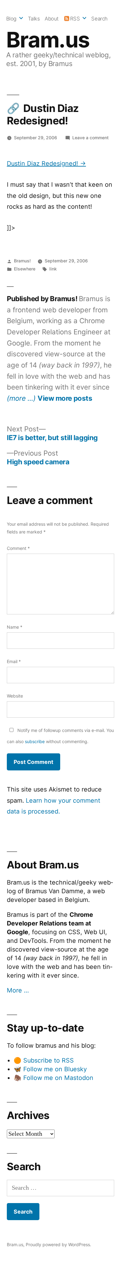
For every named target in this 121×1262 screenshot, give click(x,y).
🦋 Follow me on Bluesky (50, 1069)
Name (14, 627)
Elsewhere (24, 268)
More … (18, 990)
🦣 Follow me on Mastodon (53, 1077)
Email (14, 661)
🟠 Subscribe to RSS (44, 1060)
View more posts (65, 398)
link (53, 268)
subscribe (35, 741)
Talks (34, 19)
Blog (11, 19)
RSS (75, 19)
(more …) (21, 398)
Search (99, 19)
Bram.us (48, 40)
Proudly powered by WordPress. (58, 1244)
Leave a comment (90, 137)
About (52, 19)
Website (15, 695)
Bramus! (22, 260)
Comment (18, 548)
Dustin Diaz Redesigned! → (46, 163)
